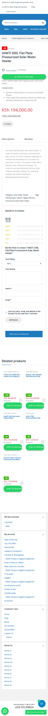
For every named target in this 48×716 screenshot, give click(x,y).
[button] (24, 76)
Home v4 (7, 666)
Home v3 (7, 658)
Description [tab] (8, 139)
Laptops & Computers (13, 551)
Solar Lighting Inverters (11, 372)
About (25, 29)
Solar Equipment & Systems (23, 38)
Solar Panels (30, 413)
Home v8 (7, 681)
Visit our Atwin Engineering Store (15, 7)
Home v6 (7, 674)
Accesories (8, 601)
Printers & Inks (10, 589)
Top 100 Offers (10, 543)
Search (43, 23)
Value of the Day (10, 539)
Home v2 (7, 654)
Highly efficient (29, 198)
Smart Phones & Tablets (14, 562)
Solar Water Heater (8, 49)
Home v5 (7, 670)
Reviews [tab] (28, 139)
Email (8, 300)
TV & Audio (8, 574)
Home (6, 29)
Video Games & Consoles (14, 566)
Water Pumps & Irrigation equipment (20, 559)
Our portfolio (9, 629)
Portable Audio (10, 593)
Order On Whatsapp (25, 77)
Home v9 (7, 685)
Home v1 (7, 651)
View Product (19, 400)
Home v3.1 (8, 662)
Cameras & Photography (14, 555)
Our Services (34, 29)
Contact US (8, 633)
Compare (22, 70)
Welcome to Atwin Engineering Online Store (17, 2)
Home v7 (7, 677)
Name (8, 288)
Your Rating (9, 259)
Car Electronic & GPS (12, 585)
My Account (11, 11)
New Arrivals (9, 547)
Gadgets (7, 578)
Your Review (10, 269)
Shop (33, 7)
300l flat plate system (13, 198)
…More (7, 526)
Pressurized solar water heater (17, 201)
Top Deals (8, 522)
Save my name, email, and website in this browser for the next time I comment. (24, 312)
